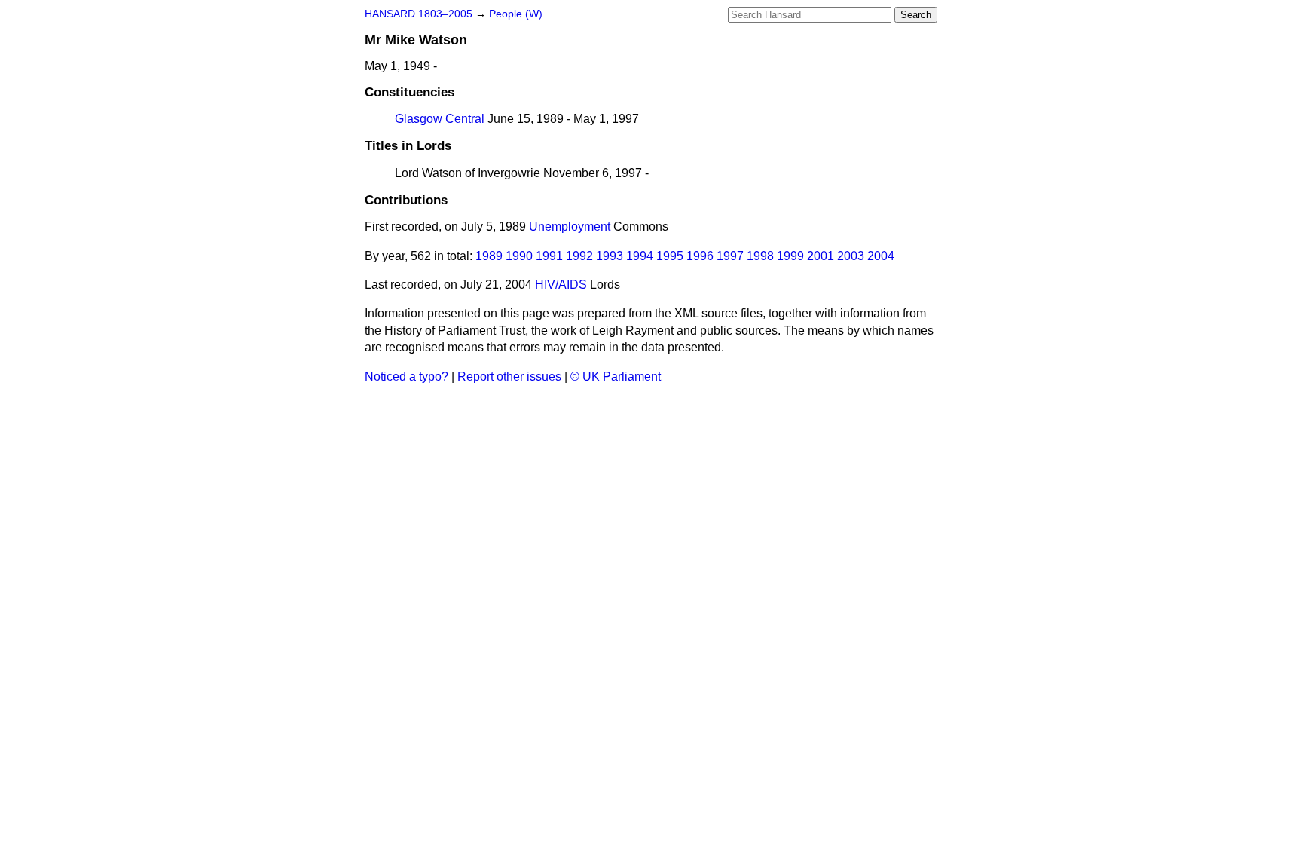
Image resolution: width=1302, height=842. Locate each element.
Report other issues (509, 376)
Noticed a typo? (406, 376)
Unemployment (569, 226)
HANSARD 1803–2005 (418, 14)
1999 (790, 256)
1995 (669, 256)
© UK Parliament (615, 376)
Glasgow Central (439, 118)
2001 (820, 256)
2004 (880, 256)
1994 (639, 256)
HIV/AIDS (561, 284)
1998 (760, 256)
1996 (700, 256)
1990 (519, 256)
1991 (549, 256)
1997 (730, 256)
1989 (489, 256)
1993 (609, 256)
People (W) (515, 14)
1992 (579, 256)
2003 (850, 256)
